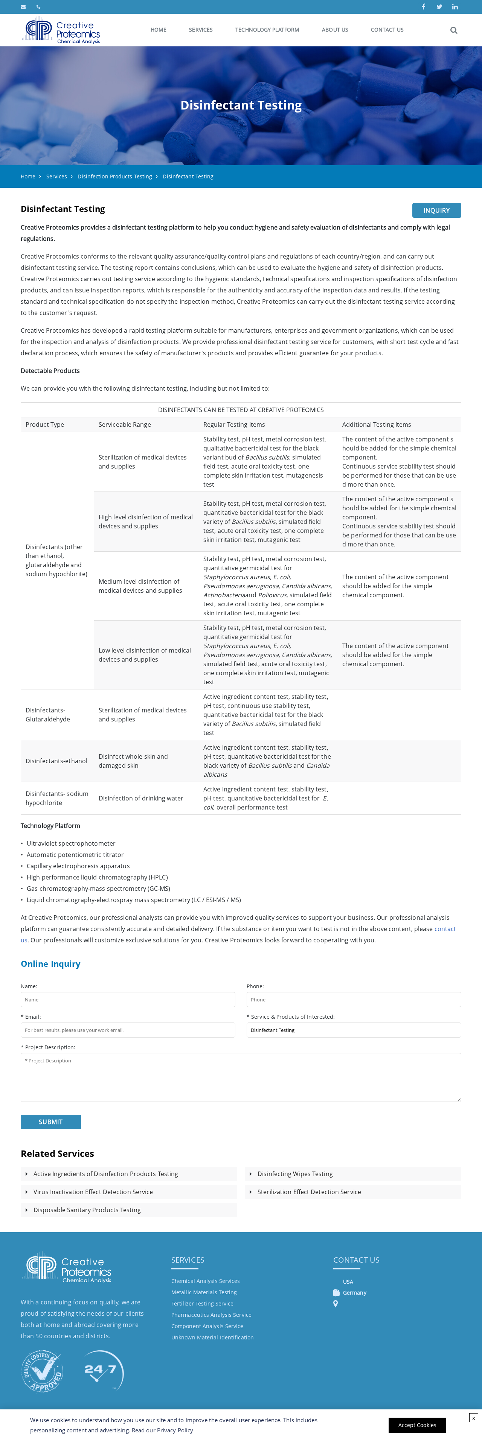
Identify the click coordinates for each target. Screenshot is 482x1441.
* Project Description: (48, 1047)
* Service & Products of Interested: (291, 1016)
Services (201, 29)
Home (158, 29)
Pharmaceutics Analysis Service (211, 1314)
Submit (51, 1122)
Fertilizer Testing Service (202, 1303)
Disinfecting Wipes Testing (295, 1174)
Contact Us (387, 29)
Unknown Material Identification (212, 1337)
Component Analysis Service (207, 1326)
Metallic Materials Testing (204, 1292)
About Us (335, 29)
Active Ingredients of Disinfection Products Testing (106, 1174)
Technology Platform (267, 29)
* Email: (31, 1016)
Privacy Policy (175, 1430)
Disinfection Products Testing (115, 176)
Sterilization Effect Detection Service (309, 1192)
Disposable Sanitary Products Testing (87, 1210)
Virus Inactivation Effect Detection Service (93, 1192)
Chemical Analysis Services (205, 1280)
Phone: (255, 986)
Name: (29, 986)
